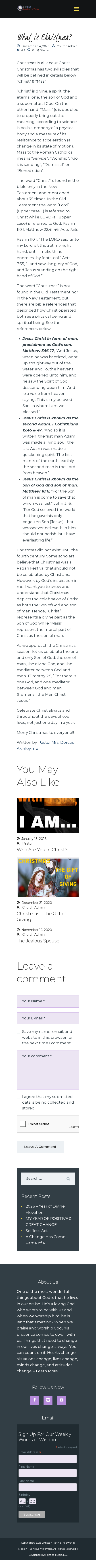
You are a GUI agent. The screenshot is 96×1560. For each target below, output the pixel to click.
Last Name (26, 1481)
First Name (26, 1466)
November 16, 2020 (36, 930)
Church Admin (33, 907)
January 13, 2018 (34, 839)
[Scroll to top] (87, 1549)
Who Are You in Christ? (42, 849)
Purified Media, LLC (56, 1554)
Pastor (27, 843)
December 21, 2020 (36, 903)
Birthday (24, 1494)
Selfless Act (37, 1230)
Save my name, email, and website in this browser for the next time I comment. (47, 1037)
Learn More (47, 1371)
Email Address (30, 1452)
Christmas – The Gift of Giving (41, 916)
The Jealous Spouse (38, 941)
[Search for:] (48, 1178)
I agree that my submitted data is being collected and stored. (48, 1102)
